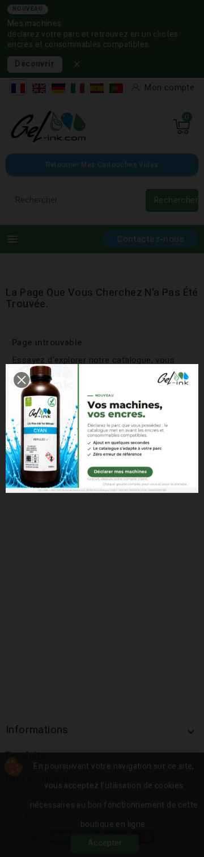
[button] (21, 380)
